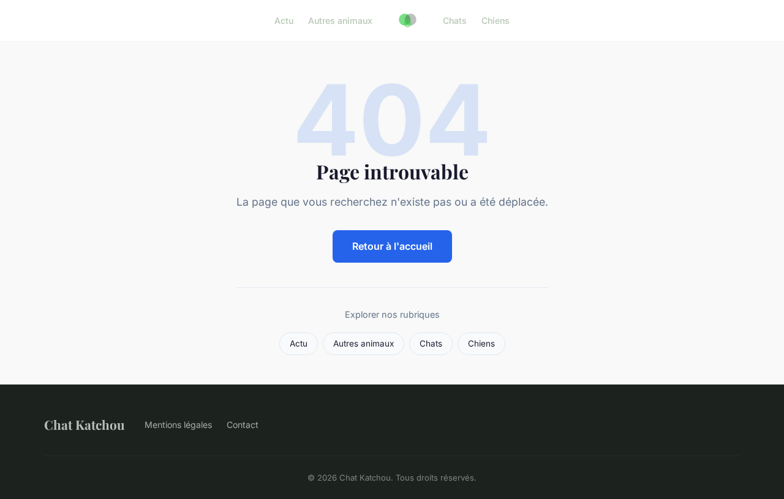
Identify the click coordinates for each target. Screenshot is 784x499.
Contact (242, 424)
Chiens (495, 20)
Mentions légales (178, 424)
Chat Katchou (84, 424)
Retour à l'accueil (392, 246)
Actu (283, 20)
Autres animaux (340, 20)
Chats (455, 20)
